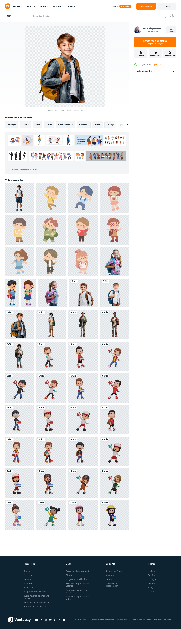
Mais (70, 6)
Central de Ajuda (114, 571)
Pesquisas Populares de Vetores (77, 584)
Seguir (171, 31)
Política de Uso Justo (162, 619)
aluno (97, 124)
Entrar (167, 6)
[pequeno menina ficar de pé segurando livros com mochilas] (28, 293)
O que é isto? (157, 64)
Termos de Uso (123, 619)
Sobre (109, 579)
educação (11, 124)
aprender (83, 124)
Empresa (28, 583)
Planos (115, 6)
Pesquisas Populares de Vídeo (77, 597)
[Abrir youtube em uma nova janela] (64, 620)
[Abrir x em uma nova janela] (59, 620)
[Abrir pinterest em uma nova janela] (50, 620)
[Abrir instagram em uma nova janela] (41, 620)
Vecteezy (28, 575)
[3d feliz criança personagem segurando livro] (51, 356)
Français (152, 587)
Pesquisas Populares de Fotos (77, 591)
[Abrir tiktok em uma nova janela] (55, 620)
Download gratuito (155, 42)
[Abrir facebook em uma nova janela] (36, 620)
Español (151, 575)
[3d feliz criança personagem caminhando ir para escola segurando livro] (114, 419)
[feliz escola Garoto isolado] (83, 293)
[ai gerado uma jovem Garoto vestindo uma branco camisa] (19, 198)
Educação (28, 587)
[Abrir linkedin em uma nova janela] (46, 620)
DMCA (69, 575)
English (151, 571)
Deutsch (151, 583)
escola (25, 124)
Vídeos (42, 6)
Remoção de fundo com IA (36, 602)
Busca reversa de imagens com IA (36, 597)
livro (37, 124)
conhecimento (65, 124)
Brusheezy (29, 571)
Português (152, 579)
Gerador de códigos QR (35, 606)
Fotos (30, 6)
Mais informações (144, 71)
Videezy (27, 579)
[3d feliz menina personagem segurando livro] (114, 451)
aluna (49, 124)
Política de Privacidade (141, 619)
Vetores (16, 6)
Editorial (57, 6)
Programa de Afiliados (76, 579)
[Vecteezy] (7, 6)
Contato (110, 575)
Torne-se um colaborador (112, 584)
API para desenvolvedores (36, 591)
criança (110, 124)
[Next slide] (124, 124)
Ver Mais (106, 155)
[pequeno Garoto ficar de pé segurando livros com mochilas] (12, 293)
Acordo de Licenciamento (78, 571)
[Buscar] (164, 16)
